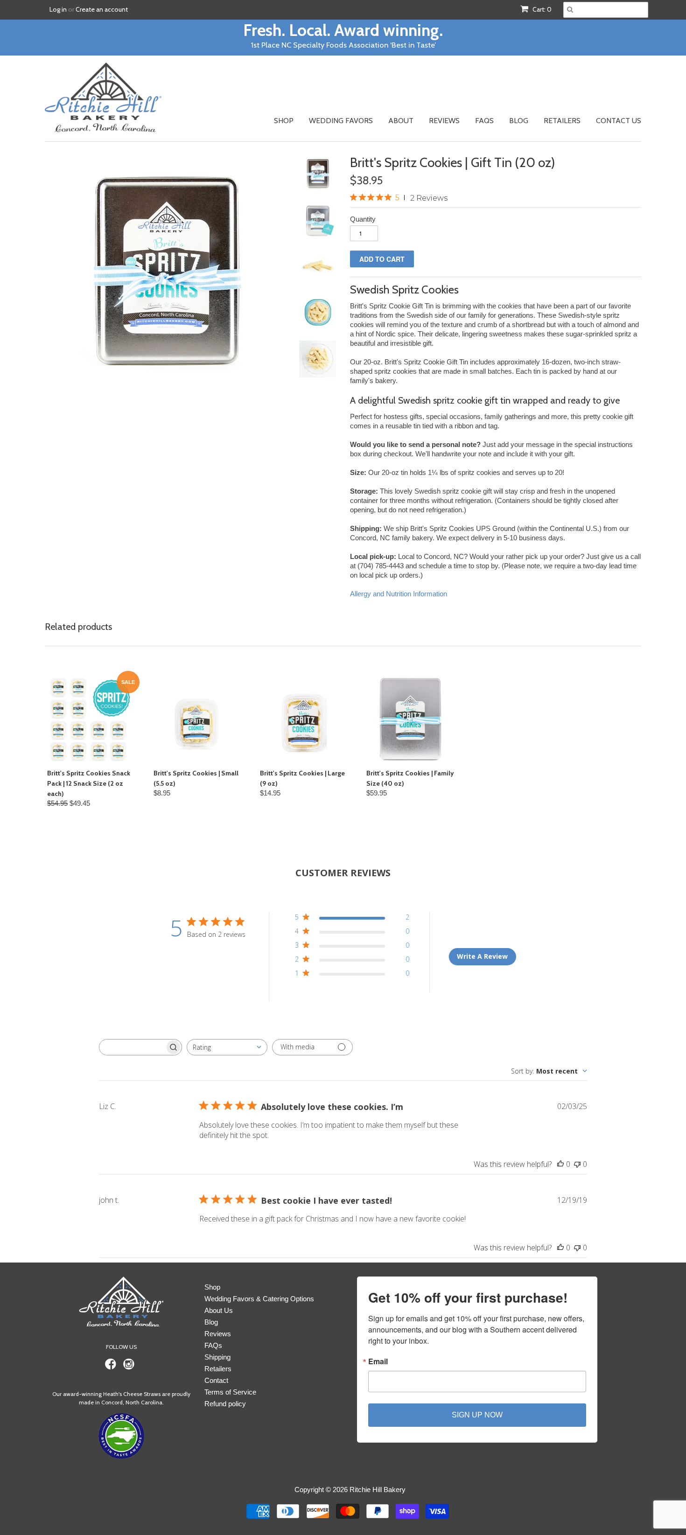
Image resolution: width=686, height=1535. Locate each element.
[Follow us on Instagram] (130, 1367)
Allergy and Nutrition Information (398, 594)
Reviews (444, 120)
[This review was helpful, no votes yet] (560, 1164)
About (400, 120)
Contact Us (618, 120)
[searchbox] (132, 1047)
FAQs (484, 120)
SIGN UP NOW (477, 1415)
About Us (218, 1310)
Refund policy (225, 1404)
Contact (216, 1380)
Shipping (217, 1357)
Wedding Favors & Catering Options (259, 1299)
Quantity (363, 219)
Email (378, 1361)
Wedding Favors (341, 120)
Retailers (562, 120)
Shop (284, 120)
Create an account (102, 9)
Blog (518, 120)
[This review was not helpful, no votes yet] (577, 1164)
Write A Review (482, 956)
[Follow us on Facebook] (112, 1367)
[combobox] (227, 1047)
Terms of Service (230, 1392)
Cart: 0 (541, 9)
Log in (58, 9)
